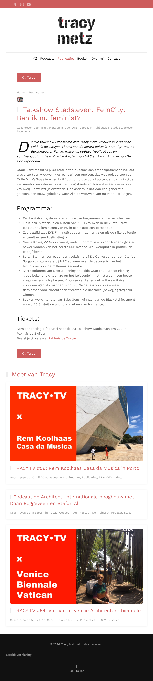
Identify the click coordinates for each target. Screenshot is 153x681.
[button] (76, 666)
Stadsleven (126, 127)
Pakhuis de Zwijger (62, 338)
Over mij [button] (98, 58)
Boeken (83, 58)
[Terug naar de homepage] (76, 30)
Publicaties (65, 58)
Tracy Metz (48, 127)
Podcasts (47, 58)
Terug (31, 77)
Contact (113, 58)
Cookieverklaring (19, 655)
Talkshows (24, 131)
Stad (114, 127)
